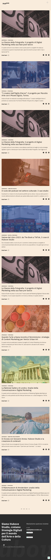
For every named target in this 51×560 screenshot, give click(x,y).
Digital (15, 188)
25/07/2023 (4, 40)
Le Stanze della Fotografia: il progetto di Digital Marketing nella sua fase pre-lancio (22, 289)
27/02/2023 (4, 334)
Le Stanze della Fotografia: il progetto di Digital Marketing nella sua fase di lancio (22, 143)
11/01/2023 (4, 485)
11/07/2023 (4, 91)
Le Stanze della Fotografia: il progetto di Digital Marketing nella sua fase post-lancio (22, 43)
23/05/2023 (4, 235)
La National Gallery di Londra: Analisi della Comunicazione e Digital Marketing (20, 389)
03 (26, 508)
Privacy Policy (30, 532)
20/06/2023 (4, 188)
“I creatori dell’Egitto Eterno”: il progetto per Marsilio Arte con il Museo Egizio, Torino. (25, 94)
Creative (10, 188)
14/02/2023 (4, 385)
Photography (16, 436)
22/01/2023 (4, 436)
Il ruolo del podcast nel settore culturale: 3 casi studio (25, 191)
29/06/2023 (4, 139)
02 (24, 508)
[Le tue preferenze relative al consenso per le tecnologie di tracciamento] (49, 558)
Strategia (10, 40)
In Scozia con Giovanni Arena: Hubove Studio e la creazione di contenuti (23, 440)
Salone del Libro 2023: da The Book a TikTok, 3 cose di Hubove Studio (25, 238)
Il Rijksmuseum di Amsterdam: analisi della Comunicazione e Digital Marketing (20, 488)
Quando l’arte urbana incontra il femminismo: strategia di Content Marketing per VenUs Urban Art (25, 338)
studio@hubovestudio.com (34, 530)
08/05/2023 (4, 286)
